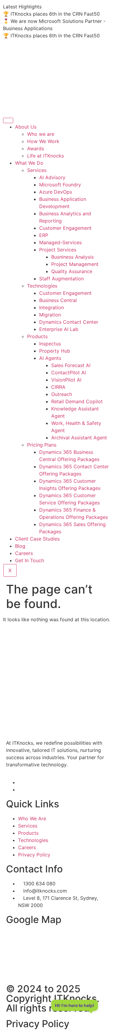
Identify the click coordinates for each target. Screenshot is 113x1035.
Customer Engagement (65, 228)
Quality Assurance (71, 271)
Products (37, 336)
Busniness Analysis (72, 257)
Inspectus (50, 344)
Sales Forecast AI (70, 365)
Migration (50, 315)
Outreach (61, 394)
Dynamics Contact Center (68, 322)
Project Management (75, 264)
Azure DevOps (55, 192)
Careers (24, 553)
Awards (35, 148)
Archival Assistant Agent (79, 438)
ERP (43, 235)
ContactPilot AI (68, 372)
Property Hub (54, 351)
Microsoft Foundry (60, 185)
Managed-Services (60, 242)
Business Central (58, 300)
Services (36, 170)
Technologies (42, 286)
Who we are (40, 134)
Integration (51, 307)
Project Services (57, 250)
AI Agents (50, 358)
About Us (25, 127)
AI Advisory (52, 177)
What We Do (29, 163)
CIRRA (58, 387)
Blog (20, 546)
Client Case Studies (37, 539)
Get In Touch (29, 560)
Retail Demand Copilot (77, 401)
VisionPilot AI (66, 380)
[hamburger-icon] (8, 120)
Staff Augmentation (61, 279)
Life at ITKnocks (45, 156)
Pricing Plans (41, 445)
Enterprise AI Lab (58, 329)
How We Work (43, 141)
